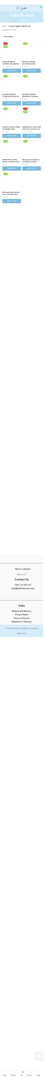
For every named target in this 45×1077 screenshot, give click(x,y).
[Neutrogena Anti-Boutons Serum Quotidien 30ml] (11, 647)
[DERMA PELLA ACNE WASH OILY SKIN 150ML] (11, 614)
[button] (11, 226)
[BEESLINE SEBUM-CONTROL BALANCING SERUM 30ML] (11, 128)
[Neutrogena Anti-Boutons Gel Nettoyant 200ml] (31, 614)
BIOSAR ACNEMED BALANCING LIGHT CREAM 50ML (29, 219)
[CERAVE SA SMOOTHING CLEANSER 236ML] (11, 505)
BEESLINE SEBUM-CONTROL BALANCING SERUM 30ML (10, 219)
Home (4, 26)
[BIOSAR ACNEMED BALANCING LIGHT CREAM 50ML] (31, 128)
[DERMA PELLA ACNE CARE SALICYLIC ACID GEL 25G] (31, 505)
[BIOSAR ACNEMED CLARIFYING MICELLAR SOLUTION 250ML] (11, 316)
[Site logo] (21, 8)
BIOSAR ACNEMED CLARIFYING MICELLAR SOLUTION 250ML (10, 407)
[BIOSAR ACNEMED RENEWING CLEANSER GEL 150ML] (31, 316)
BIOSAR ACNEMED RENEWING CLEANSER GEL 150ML (30, 407)
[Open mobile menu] (3, 8)
